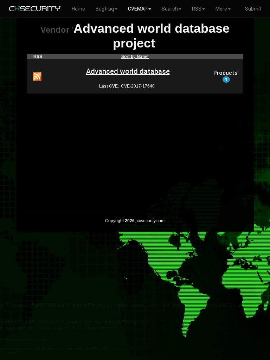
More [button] (221, 9)
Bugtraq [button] (105, 9)
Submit (253, 9)
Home (78, 9)
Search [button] (170, 9)
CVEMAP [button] (138, 9)
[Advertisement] (135, 147)
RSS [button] (196, 9)
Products (225, 76)
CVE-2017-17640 (138, 86)
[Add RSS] (37, 75)
